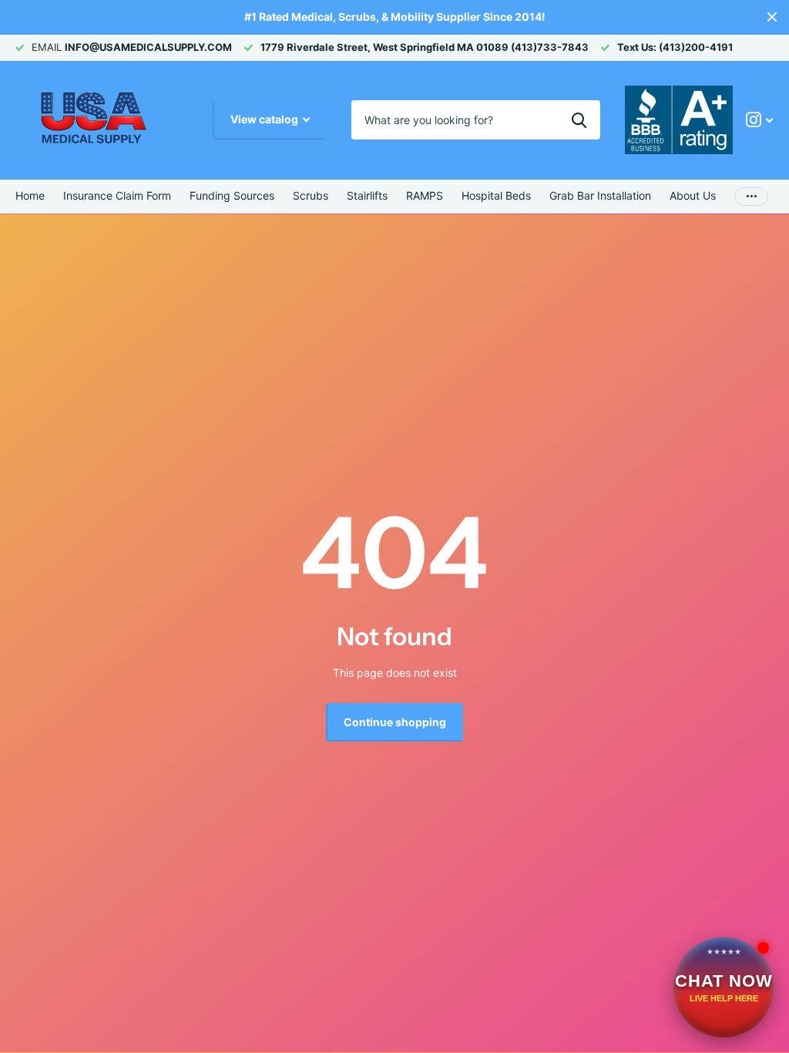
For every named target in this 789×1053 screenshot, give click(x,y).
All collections (232, 197)
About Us (693, 195)
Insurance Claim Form (117, 195)
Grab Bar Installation (600, 195)
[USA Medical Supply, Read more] (759, 120)
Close (772, 17)
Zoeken (579, 119)
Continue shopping (395, 721)
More (751, 197)
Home (30, 195)
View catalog (265, 119)
